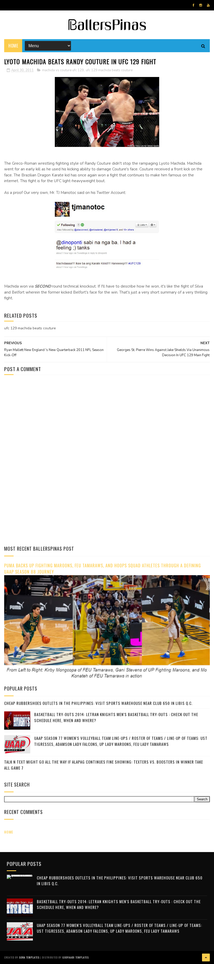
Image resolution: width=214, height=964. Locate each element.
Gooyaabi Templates (75, 957)
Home (13, 46)
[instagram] (201, 5)
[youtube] (208, 5)
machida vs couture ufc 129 (63, 70)
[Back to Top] (206, 957)
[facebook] (193, 5)
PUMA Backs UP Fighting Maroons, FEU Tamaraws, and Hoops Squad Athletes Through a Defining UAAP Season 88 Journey (102, 568)
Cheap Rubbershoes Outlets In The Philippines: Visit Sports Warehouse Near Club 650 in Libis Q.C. (98, 703)
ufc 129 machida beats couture (109, 70)
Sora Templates (29, 957)
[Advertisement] (48, 423)
